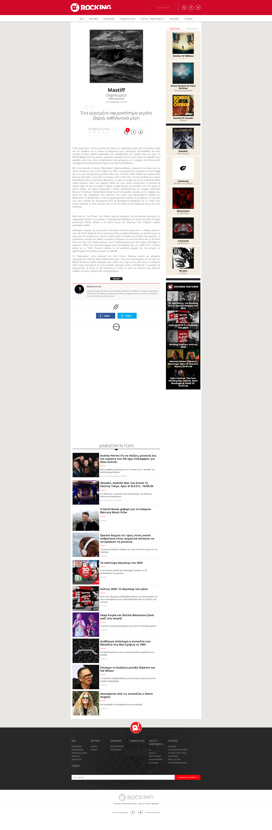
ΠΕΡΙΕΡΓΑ (75, 756)
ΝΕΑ (82, 18)
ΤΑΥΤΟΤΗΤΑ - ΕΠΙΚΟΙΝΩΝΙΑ (120, 812)
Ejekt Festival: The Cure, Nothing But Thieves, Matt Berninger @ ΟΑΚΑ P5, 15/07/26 (183, 382)
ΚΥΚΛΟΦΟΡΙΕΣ (77, 750)
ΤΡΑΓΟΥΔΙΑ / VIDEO (79, 753)
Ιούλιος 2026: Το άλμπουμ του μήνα (183, 326)
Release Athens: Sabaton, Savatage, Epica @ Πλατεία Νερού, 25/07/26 (183, 364)
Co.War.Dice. (183, 213)
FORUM (188, 18)
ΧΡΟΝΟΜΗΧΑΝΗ (155, 759)
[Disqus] (116, 358)
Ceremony (183, 181)
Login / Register (163, 7)
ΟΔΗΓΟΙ (152, 753)
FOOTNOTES (173, 756)
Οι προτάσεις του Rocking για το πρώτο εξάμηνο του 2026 (183, 306)
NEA (74, 740)
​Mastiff (116, 279)
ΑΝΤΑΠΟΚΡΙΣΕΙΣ (116, 746)
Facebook (191, 7)
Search (184, 7)
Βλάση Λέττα (115, 102)
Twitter (198, 7)
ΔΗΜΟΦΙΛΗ (192, 28)
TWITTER (140, 812)
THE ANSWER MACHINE (177, 763)
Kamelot (183, 151)
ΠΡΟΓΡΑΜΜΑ (115, 750)
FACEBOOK (132, 812)
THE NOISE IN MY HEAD (177, 750)
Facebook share (133, 132)
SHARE (107, 316)
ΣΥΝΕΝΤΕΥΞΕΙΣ (127, 18)
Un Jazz (183, 273)
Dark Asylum (183, 153)
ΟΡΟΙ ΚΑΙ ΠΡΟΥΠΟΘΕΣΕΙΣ (153, 812)
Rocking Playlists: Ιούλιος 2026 (183, 345)
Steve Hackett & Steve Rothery (183, 87)
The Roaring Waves (183, 90)
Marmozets (183, 211)
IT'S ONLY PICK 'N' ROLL (177, 753)
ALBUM (94, 746)
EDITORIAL (172, 746)
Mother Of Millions (183, 55)
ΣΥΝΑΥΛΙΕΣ (109, 18)
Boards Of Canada (183, 118)
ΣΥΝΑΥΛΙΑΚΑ (77, 746)
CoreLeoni (183, 240)
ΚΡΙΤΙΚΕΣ (93, 18)
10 (150, 750)
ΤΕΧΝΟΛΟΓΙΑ (77, 759)
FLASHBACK (153, 763)
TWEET (128, 316)
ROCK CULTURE (174, 759)
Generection (183, 243)
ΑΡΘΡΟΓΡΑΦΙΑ (155, 756)
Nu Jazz (183, 270)
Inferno (183, 120)
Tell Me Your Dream (183, 183)
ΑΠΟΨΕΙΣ (174, 18)
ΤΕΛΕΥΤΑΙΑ (174, 28)
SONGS (94, 750)
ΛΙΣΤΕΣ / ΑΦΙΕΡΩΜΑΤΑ (152, 18)
